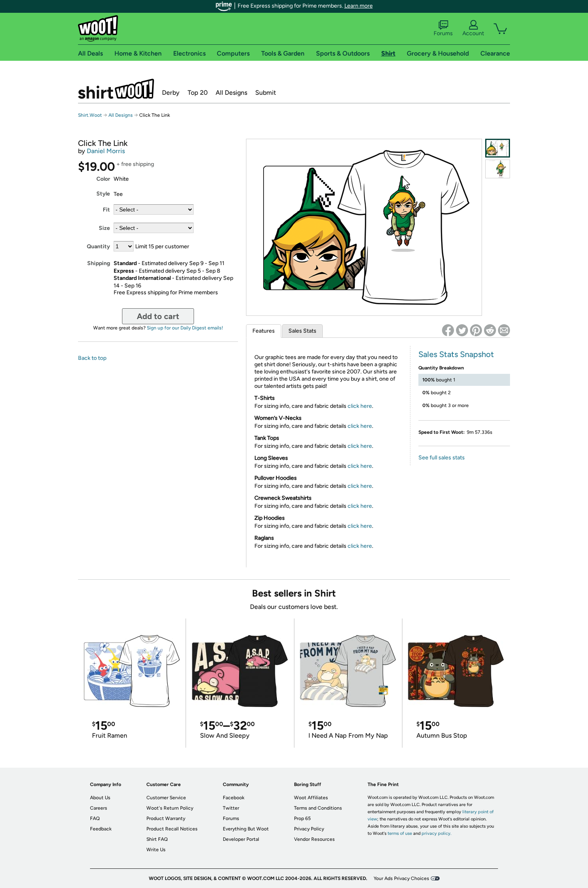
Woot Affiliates (311, 797)
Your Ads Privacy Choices (401, 878)
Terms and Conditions (318, 808)
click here (360, 406)
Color (103, 179)
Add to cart (158, 316)
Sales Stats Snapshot (456, 354)
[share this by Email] (504, 330)
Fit (106, 209)
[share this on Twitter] (462, 330)
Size (104, 228)
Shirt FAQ (157, 839)
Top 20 (198, 92)
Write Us (156, 849)
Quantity (98, 246)
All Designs (231, 92)
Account (473, 33)
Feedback (101, 829)
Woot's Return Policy (169, 808)
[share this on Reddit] (490, 330)
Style (103, 193)
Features (263, 330)
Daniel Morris (106, 151)
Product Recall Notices (172, 829)
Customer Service (166, 797)
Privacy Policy (309, 829)
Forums (443, 33)
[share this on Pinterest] (476, 330)
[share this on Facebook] (448, 330)
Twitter (231, 808)
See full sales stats (441, 457)
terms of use (400, 833)
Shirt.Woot (116, 89)
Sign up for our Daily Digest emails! (185, 328)
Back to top (92, 358)
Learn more (358, 5)
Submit (265, 92)
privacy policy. (436, 833)
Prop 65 (302, 818)
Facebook (233, 797)
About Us (100, 797)
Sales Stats (302, 330)
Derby (171, 92)
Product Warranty (165, 818)
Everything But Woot (246, 829)
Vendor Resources (314, 839)
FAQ (95, 818)
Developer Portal (241, 839)
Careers (98, 808)
